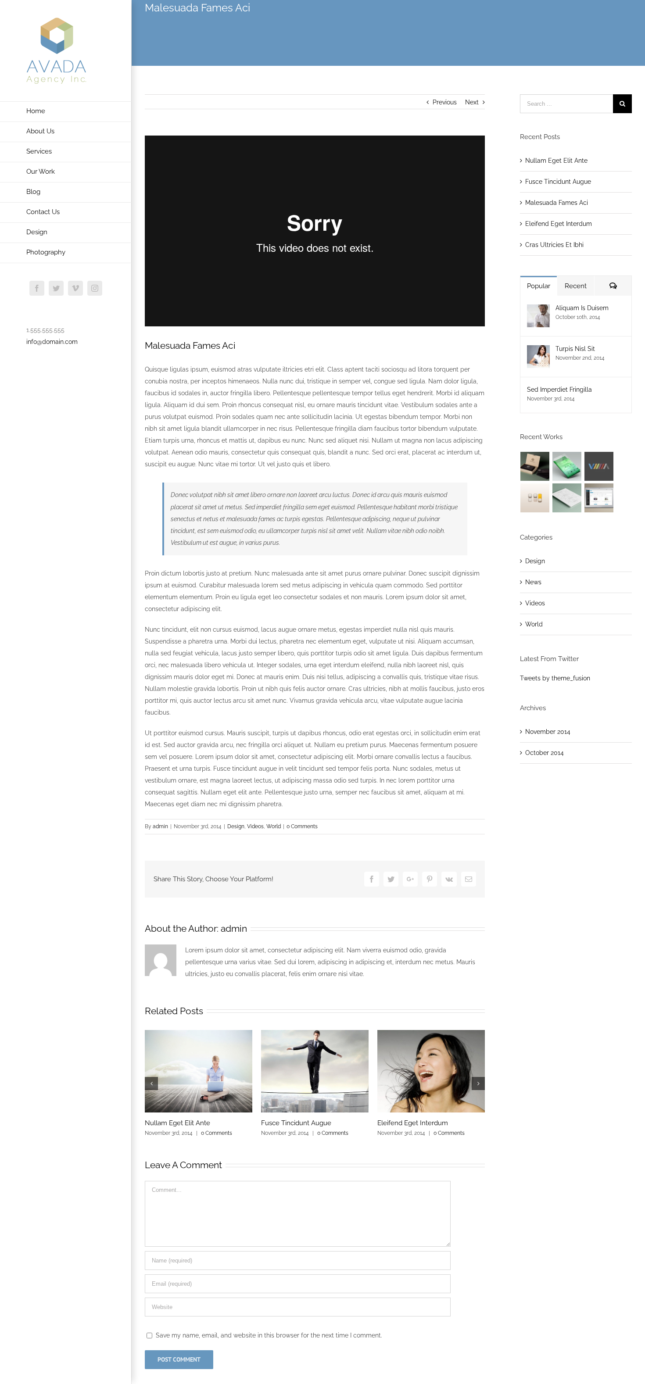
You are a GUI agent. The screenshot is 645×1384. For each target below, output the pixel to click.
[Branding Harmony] (535, 466)
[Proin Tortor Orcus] (535, 498)
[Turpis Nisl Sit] (538, 350)
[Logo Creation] (599, 466)
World (273, 826)
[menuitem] (66, 111)
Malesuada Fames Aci (556, 202)
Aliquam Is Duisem (582, 307)
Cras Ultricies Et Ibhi (554, 244)
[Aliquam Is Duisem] (538, 310)
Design (235, 826)
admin (160, 826)
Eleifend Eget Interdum (412, 1123)
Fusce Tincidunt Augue (296, 1123)
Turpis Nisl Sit (575, 348)
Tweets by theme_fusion (555, 678)
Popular (538, 286)
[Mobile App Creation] (567, 466)
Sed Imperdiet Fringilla (559, 389)
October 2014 (544, 752)
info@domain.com (52, 341)
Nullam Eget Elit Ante (177, 1123)
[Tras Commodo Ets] (567, 498)
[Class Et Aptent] (599, 498)
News (533, 582)
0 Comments (302, 826)
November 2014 (547, 731)
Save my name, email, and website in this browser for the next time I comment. (269, 1335)
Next (472, 102)
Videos (255, 826)
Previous (445, 102)
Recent (576, 286)
